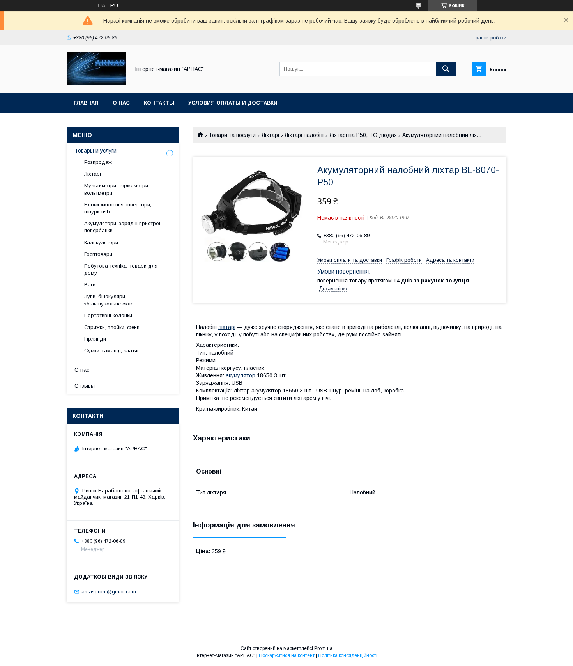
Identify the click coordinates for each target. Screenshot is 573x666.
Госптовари (98, 254)
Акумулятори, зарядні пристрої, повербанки (123, 226)
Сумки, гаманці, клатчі (111, 350)
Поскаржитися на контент (287, 655)
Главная (86, 103)
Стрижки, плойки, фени (112, 327)
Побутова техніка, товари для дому (120, 269)
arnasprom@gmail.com (108, 592)
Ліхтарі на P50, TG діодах (363, 135)
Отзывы (84, 386)
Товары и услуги (95, 150)
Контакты (159, 103)
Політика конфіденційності (347, 655)
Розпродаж (98, 162)
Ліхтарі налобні (304, 135)
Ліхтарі (270, 135)
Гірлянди (95, 339)
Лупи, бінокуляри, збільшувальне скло (109, 299)
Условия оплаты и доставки (233, 103)
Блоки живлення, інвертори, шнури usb (117, 208)
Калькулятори (101, 242)
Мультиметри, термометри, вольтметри (116, 189)
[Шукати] (446, 69)
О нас (121, 103)
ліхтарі (226, 327)
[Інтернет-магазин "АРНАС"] (96, 83)
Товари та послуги (232, 135)
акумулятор (240, 375)
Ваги (90, 285)
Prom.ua (323, 648)
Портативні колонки (108, 315)
